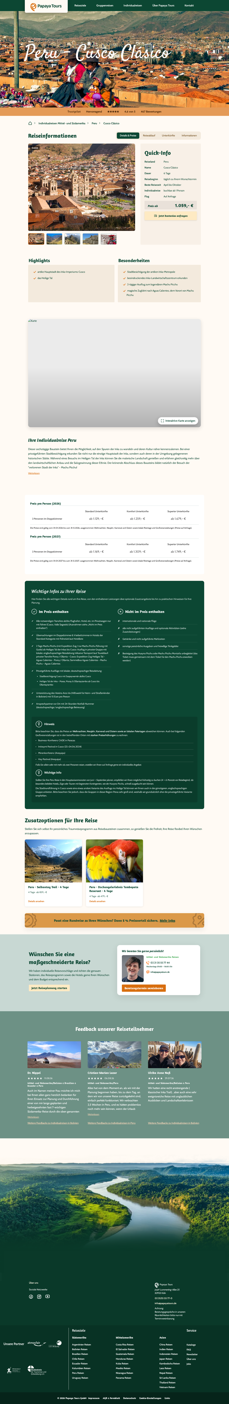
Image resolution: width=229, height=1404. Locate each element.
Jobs (189, 1363)
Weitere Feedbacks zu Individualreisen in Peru (111, 1123)
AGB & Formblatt (111, 1398)
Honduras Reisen (124, 1358)
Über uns (33, 1282)
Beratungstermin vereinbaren (144, 988)
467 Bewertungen (151, 111)
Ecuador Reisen (80, 1363)
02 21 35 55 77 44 (160, 962)
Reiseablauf (149, 135)
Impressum (93, 1398)
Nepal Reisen (166, 1372)
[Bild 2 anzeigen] (54, 239)
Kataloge (191, 1344)
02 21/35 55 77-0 (163, 1298)
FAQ (189, 1349)
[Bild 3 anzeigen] (72, 239)
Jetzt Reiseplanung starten (49, 988)
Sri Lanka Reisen (167, 1377)
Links (167, 1398)
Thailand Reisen (167, 1382)
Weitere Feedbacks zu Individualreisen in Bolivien (53, 1123)
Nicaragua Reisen (124, 1372)
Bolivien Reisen (80, 1349)
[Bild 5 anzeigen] (109, 239)
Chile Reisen (78, 1358)
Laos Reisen (165, 1368)
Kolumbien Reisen (81, 1368)
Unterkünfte (168, 135)
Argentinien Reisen (81, 1344)
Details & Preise (128, 135)
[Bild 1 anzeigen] (36, 239)
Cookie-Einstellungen (150, 1398)
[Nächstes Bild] (127, 187)
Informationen (189, 135)
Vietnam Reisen (167, 1387)
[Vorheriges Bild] (36, 187)
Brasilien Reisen (80, 1353)
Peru (94, 123)
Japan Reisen (165, 1358)
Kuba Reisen (122, 1363)
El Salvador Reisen (125, 1349)
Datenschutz (129, 1398)
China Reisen (166, 1344)
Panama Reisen (123, 1377)
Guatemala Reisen (125, 1353)
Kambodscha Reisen (169, 1363)
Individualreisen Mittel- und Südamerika (62, 123)
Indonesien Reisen (168, 1353)
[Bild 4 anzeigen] (90, 239)
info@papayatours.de (160, 972)
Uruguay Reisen (80, 1377)
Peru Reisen (78, 1372)
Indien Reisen (166, 1349)
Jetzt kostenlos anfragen (173, 215)
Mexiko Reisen (123, 1368)
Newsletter (192, 1354)
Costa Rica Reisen (125, 1344)
